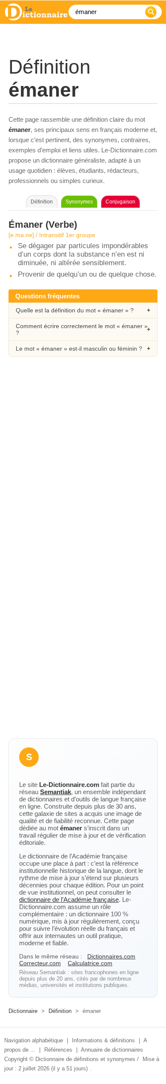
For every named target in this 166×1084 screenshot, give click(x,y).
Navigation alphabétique (33, 1040)
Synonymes (79, 202)
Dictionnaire (23, 1011)
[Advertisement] (83, 459)
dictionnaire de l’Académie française (69, 899)
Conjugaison (120, 202)
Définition (60, 1011)
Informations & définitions (103, 1040)
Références (58, 1050)
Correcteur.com (40, 963)
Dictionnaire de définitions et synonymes (85, 1059)
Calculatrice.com (90, 963)
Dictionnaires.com (111, 956)
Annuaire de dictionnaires (112, 1050)
